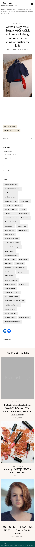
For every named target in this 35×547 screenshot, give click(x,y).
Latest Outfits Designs (12, 247)
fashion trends (9, 234)
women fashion (24, 317)
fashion (23, 209)
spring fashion (22, 272)
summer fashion (10, 284)
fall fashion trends (11, 209)
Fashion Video (17, 23)
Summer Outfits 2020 (12, 293)
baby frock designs (10, 126)
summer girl (23, 284)
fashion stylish (9, 230)
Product (6, 158)
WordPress (30, 545)
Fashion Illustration (11, 218)
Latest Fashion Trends (12, 243)
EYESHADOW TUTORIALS (13, 205)
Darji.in (6, 3)
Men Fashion (23, 259)
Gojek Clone (7, 339)
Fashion (5, 151)
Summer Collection (11, 280)
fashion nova (25, 218)
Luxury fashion (9, 251)
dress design (25, 201)
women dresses (10, 317)
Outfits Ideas (9, 272)
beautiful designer (11, 184)
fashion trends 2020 (11, 238)
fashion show (9, 226)
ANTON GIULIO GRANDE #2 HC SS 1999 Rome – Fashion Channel (17, 530)
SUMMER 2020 (10, 276)
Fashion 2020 (9, 214)
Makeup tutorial (10, 259)
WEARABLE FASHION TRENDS (14, 301)
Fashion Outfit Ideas (11, 222)
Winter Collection (10, 313)
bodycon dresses (10, 193)
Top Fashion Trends (11, 297)
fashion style (22, 226)
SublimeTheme (14, 545)
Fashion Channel (23, 214)
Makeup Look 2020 (11, 255)
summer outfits (10, 288)
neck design (20, 263)
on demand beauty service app (15, 268)
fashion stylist (23, 230)
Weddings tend (10, 309)
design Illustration (11, 201)
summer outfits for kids (11, 130)
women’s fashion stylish (12, 322)
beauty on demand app (12, 189)
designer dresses (10, 197)
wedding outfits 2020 (12, 305)
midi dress (8, 263)
